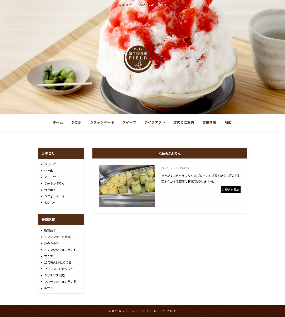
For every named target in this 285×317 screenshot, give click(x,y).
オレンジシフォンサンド (60, 250)
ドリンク (50, 164)
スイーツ (129, 122)
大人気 (48, 256)
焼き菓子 (50, 190)
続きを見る (232, 189)
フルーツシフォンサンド (60, 281)
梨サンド (50, 288)
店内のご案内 (184, 122)
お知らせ (50, 203)
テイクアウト (155, 122)
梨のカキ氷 (51, 243)
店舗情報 (209, 122)
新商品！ (50, 230)
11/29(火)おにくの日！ (59, 262)
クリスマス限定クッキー (60, 269)
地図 (228, 122)
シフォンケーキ (102, 122)
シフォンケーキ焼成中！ (60, 237)
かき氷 (76, 122)
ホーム (58, 122)
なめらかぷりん (54, 183)
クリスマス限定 (54, 275)
